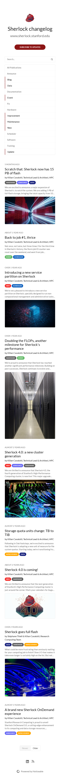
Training (11, 146)
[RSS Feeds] (33, 761)
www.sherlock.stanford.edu (30, 36)
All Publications (14, 67)
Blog (9, 79)
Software (11, 139)
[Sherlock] (30, 18)
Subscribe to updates (30, 47)
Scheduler (11, 133)
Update (10, 152)
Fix (8, 103)
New (9, 127)
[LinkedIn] (29, 761)
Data (9, 85)
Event (10, 97)
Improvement (13, 115)
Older (35, 748)
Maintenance (13, 121)
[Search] (52, 59)
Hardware (11, 109)
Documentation (14, 91)
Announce (11, 73)
